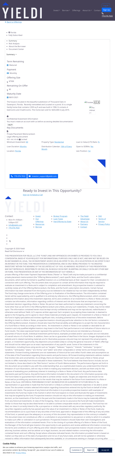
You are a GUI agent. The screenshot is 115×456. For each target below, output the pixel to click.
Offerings (76, 10)
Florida (18, 151)
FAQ (100, 216)
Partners (84, 224)
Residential (59, 142)
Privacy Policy (104, 224)
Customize (76, 450)
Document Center (16, 49)
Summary (13, 41)
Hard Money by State (62, 221)
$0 (27, 142)
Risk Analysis (14, 43)
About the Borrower (17, 46)
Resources (39, 224)
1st (89, 151)
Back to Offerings (14, 22)
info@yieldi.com (15, 225)
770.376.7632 (14, 228)
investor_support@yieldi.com (44, 176)
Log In (105, 5)
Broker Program (60, 216)
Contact (97, 10)
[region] (57, 448)
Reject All (90, 450)
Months (23, 146)
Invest (56, 10)
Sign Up (106, 10)
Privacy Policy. (21, 453)
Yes (92, 146)
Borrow (65, 10)
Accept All (105, 450)
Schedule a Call (36, 195)
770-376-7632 (19, 176)
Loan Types (58, 219)
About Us (86, 10)
